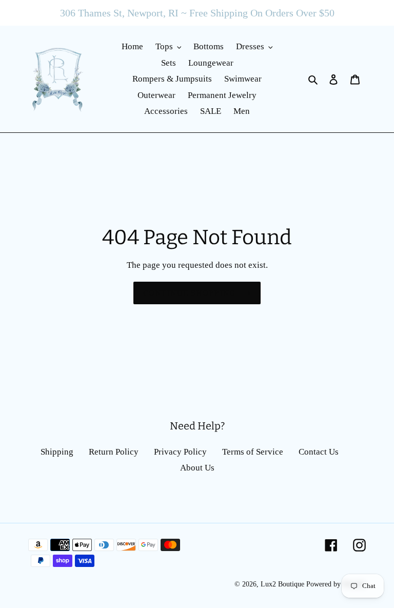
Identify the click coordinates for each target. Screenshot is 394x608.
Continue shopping (189, 293)
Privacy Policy (180, 452)
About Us (197, 468)
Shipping (57, 452)
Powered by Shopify (336, 584)
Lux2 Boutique (282, 584)
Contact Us (319, 452)
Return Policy (114, 452)
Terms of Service (252, 452)
